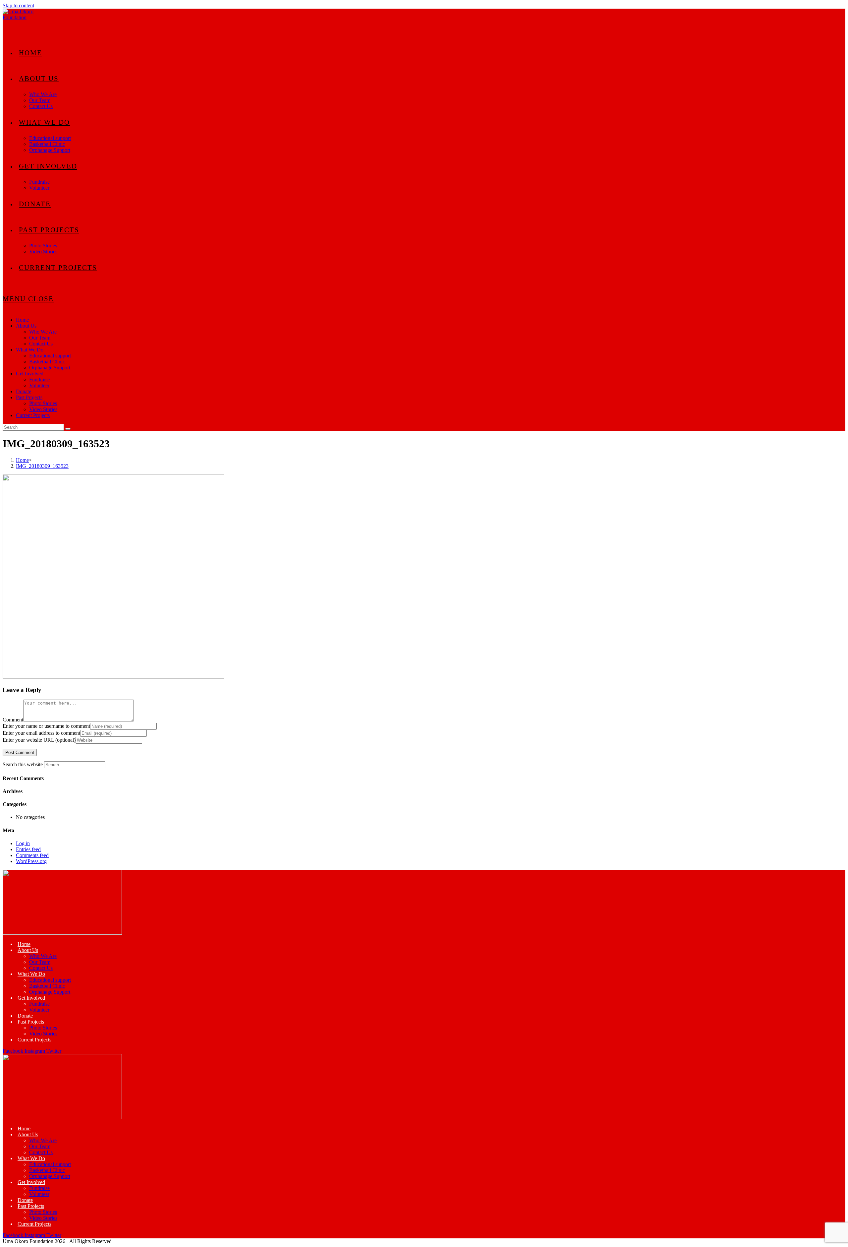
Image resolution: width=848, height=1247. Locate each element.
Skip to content (18, 5)
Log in (23, 843)
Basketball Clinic (47, 361)
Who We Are (43, 332)
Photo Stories (43, 403)
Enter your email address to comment (41, 733)
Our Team (39, 338)
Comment (13, 719)
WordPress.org (31, 861)
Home (22, 320)
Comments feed (32, 855)
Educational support (50, 355)
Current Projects (33, 415)
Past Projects (29, 397)
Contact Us (41, 343)
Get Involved (29, 373)
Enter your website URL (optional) (39, 740)
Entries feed (28, 849)
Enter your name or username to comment (46, 726)
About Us (26, 326)
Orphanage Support (49, 367)
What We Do (29, 349)
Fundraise (39, 379)
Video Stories (43, 409)
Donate (23, 391)
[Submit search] (68, 429)
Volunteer (39, 385)
